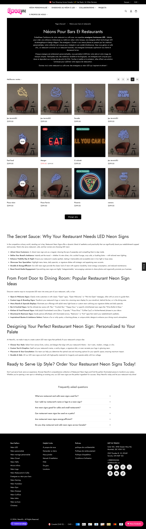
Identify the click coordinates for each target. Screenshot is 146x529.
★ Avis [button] (144, 266)
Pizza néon (11, 202)
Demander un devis (50, 451)
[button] (135, 11)
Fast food (10, 160)
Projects (102, 7)
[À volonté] (89, 141)
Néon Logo (14, 469)
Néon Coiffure (15, 494)
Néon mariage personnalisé (20, 454)
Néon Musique (15, 491)
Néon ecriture (15, 502)
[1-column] (118, 79)
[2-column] (123, 79)
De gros (46, 465)
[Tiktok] (122, 473)
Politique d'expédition (83, 454)
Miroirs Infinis (15, 465)
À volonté (78, 160)
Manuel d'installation (50, 458)
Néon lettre (14, 498)
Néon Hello (14, 462)
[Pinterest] (110, 467)
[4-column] (132, 79)
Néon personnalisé (17, 451)
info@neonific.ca (114, 462)
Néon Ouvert (15, 458)
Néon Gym (14, 487)
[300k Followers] (116, 467)
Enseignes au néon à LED (63, 7)
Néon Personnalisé (38, 7)
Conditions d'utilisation (83, 458)
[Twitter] (129, 467)
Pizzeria (77, 202)
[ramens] (123, 183)
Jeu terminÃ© (12, 118)
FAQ (44, 462)
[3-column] (128, 79)
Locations (46, 469)
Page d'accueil (60, 24)
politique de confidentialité (84, 447)
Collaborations (86, 7)
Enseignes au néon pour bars (20, 476)
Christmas (13, 505)
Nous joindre (47, 454)
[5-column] (137, 79)
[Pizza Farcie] (56, 183)
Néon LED (14, 447)
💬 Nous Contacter (134, 524)
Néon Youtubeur (16, 483)
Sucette (77, 118)
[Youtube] (116, 473)
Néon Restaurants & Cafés (19, 473)
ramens (111, 202)
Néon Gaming (15, 480)
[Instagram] (122, 467)
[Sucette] (89, 99)
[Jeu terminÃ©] (22, 99)
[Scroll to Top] (141, 517)
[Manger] (56, 141)
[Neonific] (16, 11)
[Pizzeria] (89, 183)
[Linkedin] (110, 473)
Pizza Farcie (45, 202)
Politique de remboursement (85, 451)
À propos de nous (37, 14)
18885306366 (114, 460)
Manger (43, 160)
